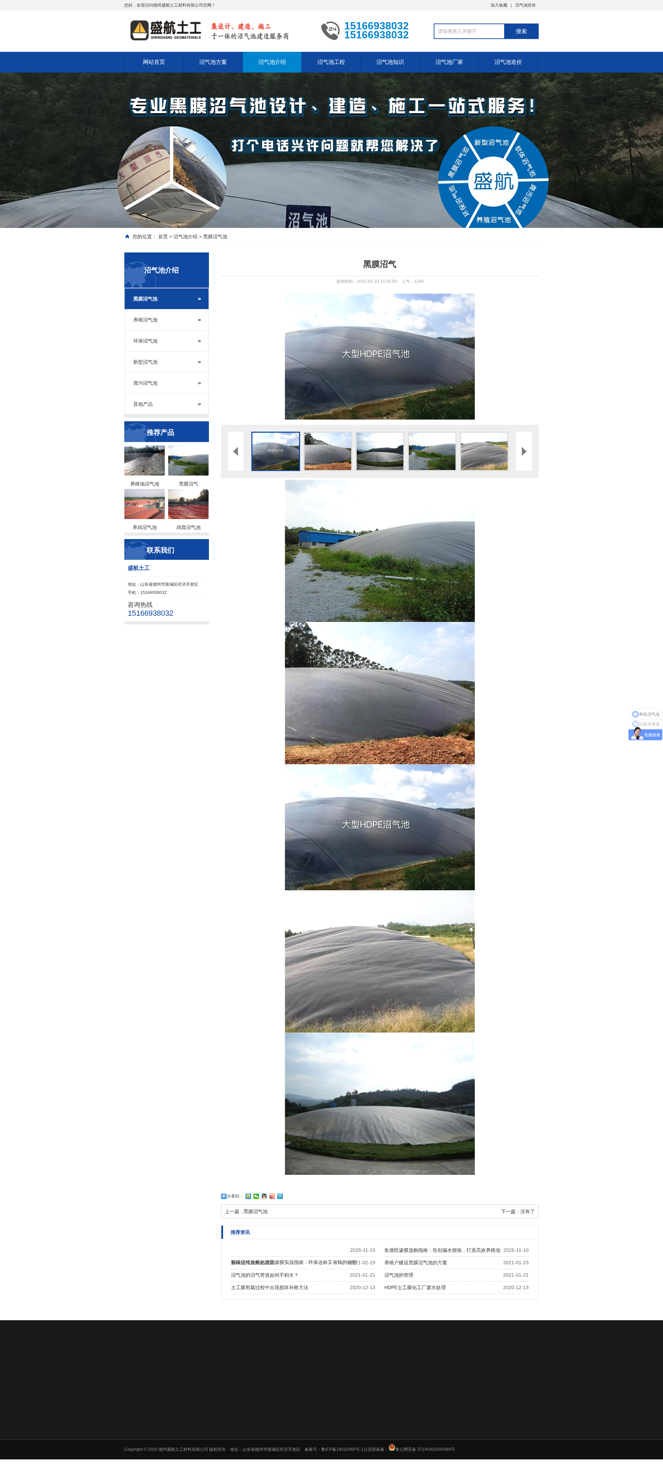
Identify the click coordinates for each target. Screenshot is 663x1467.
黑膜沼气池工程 (383, 1417)
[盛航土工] (217, 30)
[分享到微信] (256, 1196)
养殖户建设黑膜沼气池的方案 (415, 1262)
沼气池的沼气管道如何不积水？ (265, 1275)
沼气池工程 (331, 62)
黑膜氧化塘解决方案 (277, 1435)
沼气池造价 (525, 5)
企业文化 (487, 1426)
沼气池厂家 (449, 62)
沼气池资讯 (434, 1426)
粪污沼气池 (145, 383)
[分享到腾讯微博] (280, 1196)
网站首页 (154, 62)
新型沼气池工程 (383, 1435)
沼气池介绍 (272, 62)
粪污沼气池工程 (383, 1444)
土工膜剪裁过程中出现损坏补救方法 (269, 1287)
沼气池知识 (390, 62)
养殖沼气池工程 (383, 1426)
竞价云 (161, 1370)
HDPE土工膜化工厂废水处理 (415, 1287)
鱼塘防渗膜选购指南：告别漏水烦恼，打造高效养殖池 (442, 1250)
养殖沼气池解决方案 (277, 1426)
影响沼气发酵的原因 (253, 1262)
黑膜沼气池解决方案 (277, 1417)
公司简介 (487, 1417)
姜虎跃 (183, 1370)
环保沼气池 (145, 341)
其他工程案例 (381, 1462)
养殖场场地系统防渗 (277, 1444)
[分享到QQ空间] (248, 1196)
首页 (163, 236)
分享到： (235, 1196)
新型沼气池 (145, 362)
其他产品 (143, 404)
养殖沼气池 (145, 320)
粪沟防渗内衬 (271, 1453)
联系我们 (487, 1435)
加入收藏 (499, 5)
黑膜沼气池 (215, 236)
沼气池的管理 (398, 1275)
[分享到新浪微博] (272, 1196)
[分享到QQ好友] (264, 1196)
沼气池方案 (213, 62)
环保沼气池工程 (383, 1453)
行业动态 (432, 1417)
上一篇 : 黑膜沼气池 (246, 1211)
